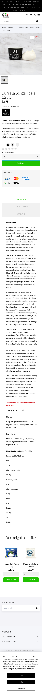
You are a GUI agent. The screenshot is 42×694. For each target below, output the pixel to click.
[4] (12, 148)
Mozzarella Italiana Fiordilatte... (30, 565)
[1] (3, 148)
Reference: (5, 106)
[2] (6, 148)
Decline (21, 682)
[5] (15, 148)
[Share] (8, 145)
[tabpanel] (21, 54)
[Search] (37, 21)
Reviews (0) (21, 214)
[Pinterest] (17, 145)
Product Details (21, 207)
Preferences (21, 688)
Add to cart (21, 163)
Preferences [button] (30, 669)
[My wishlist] (31, 15)
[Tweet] (12, 145)
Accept (21, 676)
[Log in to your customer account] (27, 15)
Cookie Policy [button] (17, 666)
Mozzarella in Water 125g (11, 565)
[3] (9, 148)
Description (21, 199)
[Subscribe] (37, 608)
